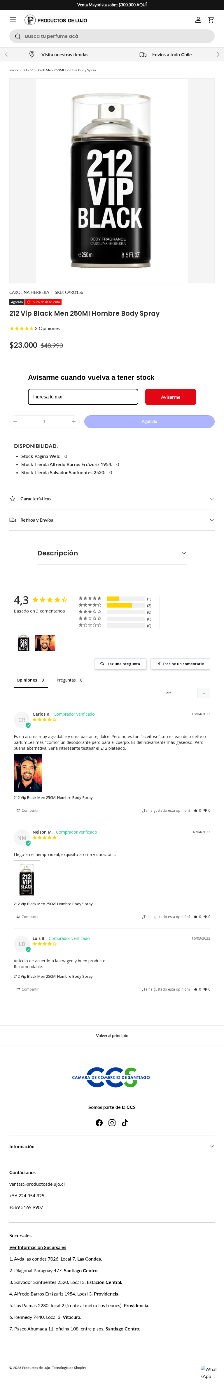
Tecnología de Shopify (69, 1367)
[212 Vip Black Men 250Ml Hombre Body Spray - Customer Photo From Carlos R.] (45, 643)
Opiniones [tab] (27, 680)
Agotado (149, 421)
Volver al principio (112, 1035)
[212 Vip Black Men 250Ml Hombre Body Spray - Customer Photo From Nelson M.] (24, 643)
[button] (211, 19)
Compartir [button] (30, 810)
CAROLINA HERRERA (29, 292)
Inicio (13, 70)
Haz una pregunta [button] (123, 663)
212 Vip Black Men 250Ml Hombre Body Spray (59, 70)
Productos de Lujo (36, 1367)
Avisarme (171, 397)
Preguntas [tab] (66, 680)
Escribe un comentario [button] (183, 663)
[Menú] (12, 19)
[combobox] (112, 36)
